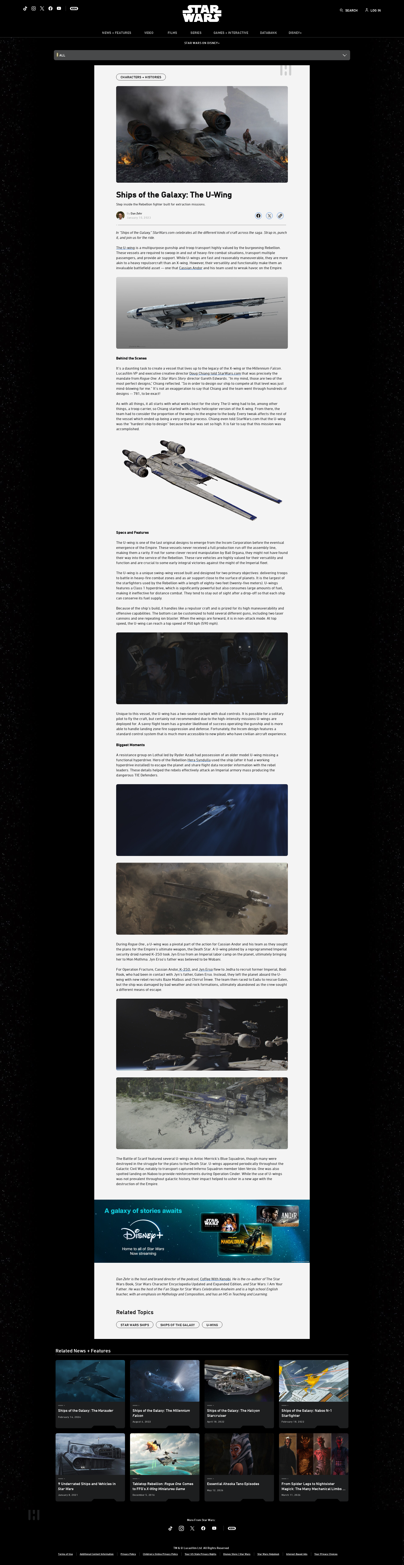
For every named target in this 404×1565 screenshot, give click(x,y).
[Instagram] (34, 8)
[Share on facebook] (258, 215)
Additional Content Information (97, 1553)
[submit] (341, 10)
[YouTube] (59, 8)
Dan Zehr (136, 213)
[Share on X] (269, 215)
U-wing (212, 1325)
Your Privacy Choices (326, 1553)
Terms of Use (65, 1553)
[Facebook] (50, 8)
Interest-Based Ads (296, 1553)
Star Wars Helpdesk (268, 1553)
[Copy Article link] (280, 215)
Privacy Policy (128, 1553)
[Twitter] (42, 8)
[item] (116, 33)
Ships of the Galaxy (177, 1325)
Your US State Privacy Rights (200, 1553)
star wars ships (135, 1325)
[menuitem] (149, 33)
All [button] (62, 55)
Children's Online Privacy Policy (160, 1553)
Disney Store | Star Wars (236, 1553)
